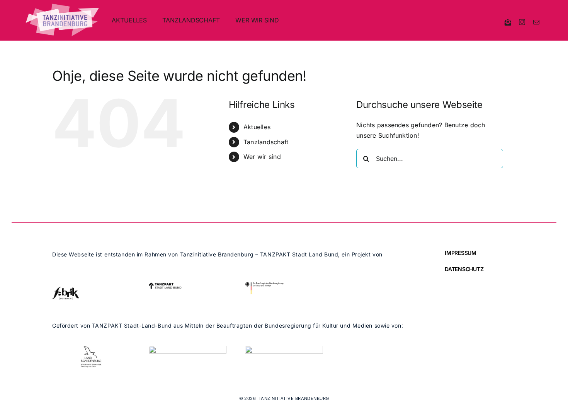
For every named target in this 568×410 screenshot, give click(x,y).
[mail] (536, 22)
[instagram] (522, 22)
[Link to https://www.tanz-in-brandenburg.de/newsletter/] (508, 22)
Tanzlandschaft (265, 142)
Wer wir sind (262, 157)
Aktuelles (256, 127)
